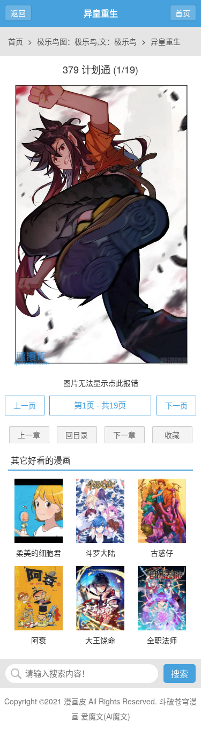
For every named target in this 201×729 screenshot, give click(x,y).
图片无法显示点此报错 (100, 382)
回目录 (76, 434)
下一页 (176, 405)
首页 (182, 13)
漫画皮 (75, 701)
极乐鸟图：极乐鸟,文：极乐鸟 (87, 41)
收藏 (172, 434)
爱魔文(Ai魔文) (105, 716)
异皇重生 (166, 41)
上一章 (29, 434)
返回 (18, 13)
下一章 (124, 434)
